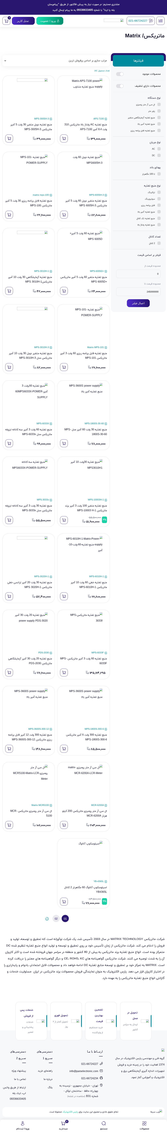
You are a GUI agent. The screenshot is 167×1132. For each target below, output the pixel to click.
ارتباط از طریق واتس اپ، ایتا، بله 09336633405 (14, 1093)
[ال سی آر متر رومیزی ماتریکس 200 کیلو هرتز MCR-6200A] (83, 784)
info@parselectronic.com (83, 1071)
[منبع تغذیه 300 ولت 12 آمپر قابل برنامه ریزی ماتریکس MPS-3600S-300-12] (28, 708)
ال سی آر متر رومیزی (145, 104)
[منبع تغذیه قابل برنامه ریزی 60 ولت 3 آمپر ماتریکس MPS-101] (83, 326)
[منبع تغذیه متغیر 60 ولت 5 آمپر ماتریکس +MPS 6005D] (83, 250)
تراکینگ (151, 192)
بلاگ (50, 1087)
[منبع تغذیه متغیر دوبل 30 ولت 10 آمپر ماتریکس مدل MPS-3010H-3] (28, 326)
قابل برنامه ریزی (148, 205)
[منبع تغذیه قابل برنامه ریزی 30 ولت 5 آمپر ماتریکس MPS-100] (28, 174)
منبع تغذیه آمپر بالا (146, 124)
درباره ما (48, 1079)
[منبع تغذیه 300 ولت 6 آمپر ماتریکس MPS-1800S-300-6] (83, 708)
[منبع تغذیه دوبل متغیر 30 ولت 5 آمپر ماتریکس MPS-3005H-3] (28, 97)
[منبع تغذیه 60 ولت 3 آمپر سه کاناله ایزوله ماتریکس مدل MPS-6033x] (28, 402)
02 (56, 918)
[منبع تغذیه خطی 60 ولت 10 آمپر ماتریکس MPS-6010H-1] (83, 555)
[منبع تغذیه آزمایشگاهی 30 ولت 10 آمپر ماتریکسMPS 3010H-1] (28, 250)
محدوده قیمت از (152, 266)
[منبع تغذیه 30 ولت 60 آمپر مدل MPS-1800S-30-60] (83, 402)
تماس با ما (20, 1079)
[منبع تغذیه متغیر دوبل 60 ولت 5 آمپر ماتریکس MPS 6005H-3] (83, 174)
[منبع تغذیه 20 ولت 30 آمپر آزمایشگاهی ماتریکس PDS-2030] (28, 631)
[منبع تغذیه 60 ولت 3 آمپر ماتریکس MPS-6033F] (83, 631)
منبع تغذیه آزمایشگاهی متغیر (141, 117)
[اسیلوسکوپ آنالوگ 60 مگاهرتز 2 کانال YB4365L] (83, 860)
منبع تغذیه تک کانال (146, 218)
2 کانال (152, 243)
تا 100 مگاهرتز (148, 174)
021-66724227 (89, 1064)
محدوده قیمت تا (152, 283)
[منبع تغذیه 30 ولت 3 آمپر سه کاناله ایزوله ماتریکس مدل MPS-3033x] (28, 478)
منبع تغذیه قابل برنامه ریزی (142, 130)
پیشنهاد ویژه (19, 1071)
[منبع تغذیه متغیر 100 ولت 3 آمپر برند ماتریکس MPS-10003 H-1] (83, 478)
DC (153, 155)
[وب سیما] (155, 1112)
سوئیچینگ (150, 199)
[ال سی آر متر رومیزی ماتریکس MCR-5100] (28, 784)
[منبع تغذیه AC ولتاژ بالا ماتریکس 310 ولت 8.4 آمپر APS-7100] (83, 97)
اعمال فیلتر (138, 303)
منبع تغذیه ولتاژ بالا (146, 225)
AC (153, 149)
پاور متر (151, 111)
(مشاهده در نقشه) (76, 1096)
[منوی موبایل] (160, 21)
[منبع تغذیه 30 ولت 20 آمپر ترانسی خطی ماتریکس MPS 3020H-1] (28, 555)
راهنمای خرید (45, 1071)
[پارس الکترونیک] (113, 21)
